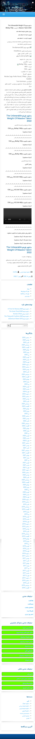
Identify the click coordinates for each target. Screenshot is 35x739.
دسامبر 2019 (25, 502)
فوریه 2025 (26, 362)
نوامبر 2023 (26, 399)
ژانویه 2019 (25, 524)
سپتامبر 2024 (25, 374)
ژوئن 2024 (26, 382)
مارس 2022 (26, 438)
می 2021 (26, 460)
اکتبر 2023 (26, 401)
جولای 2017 (26, 563)
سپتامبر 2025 (25, 345)
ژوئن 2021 (26, 458)
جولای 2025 (26, 350)
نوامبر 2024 (26, 369)
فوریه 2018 (26, 551)
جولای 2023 (26, 409)
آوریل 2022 (26, 436)
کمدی (27, 718)
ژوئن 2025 (26, 352)
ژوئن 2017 (26, 566)
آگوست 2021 (25, 453)
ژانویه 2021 (25, 470)
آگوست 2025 (25, 347)
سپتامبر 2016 (25, 585)
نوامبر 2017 (26, 558)
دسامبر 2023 (25, 396)
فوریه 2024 (26, 392)
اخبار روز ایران (29, 614)
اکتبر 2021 (26, 448)
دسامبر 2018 (25, 526)
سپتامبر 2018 (25, 534)
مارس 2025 (26, 360)
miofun (15, 272)
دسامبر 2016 (25, 580)
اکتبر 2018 (26, 531)
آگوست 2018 (25, 536)
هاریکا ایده (30, 611)
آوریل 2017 (26, 571)
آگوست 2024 (25, 377)
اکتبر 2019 (26, 504)
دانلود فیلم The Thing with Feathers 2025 (16, 316)
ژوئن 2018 (26, 541)
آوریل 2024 (26, 387)
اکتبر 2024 (26, 372)
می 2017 (26, 568)
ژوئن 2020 (26, 487)
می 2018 (26, 544)
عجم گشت (30, 604)
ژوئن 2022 (26, 431)
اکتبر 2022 (26, 421)
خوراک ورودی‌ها (25, 291)
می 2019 (26, 514)
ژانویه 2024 (25, 394)
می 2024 (26, 384)
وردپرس (27, 296)
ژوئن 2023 (26, 411)
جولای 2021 (26, 455)
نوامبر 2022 (26, 418)
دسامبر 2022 (25, 416)
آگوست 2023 (25, 406)
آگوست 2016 (25, 588)
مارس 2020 (26, 495)
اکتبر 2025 (26, 342)
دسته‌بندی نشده (24, 713)
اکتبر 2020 (26, 477)
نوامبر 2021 (26, 445)
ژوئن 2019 (26, 512)
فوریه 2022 (26, 441)
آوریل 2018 (26, 546)
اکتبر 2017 (26, 561)
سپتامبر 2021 (25, 450)
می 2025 (26, 355)
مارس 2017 (26, 573)
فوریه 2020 (26, 497)
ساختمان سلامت (29, 607)
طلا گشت (30, 601)
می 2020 (26, 490)
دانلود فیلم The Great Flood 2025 (19, 311)
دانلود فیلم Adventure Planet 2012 (18, 319)
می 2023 (26, 414)
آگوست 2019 (25, 509)
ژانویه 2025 (25, 365)
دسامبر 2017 (25, 556)
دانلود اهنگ (25, 703)
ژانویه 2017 (25, 578)
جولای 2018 (26, 539)
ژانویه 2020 (25, 499)
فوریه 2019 (26, 522)
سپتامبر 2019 (25, 507)
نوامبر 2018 (26, 529)
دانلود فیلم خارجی (25, 272)
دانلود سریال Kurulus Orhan (21, 314)
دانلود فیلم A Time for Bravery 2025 (18, 309)
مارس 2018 (26, 549)
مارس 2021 (26, 465)
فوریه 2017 (26, 576)
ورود (28, 289)
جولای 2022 (26, 428)
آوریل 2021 (26, 463)
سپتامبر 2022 (25, 423)
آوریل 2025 (26, 357)
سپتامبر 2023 (25, 404)
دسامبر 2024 (25, 367)
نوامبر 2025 (26, 340)
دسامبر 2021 (25, 443)
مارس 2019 (26, 519)
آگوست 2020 (25, 482)
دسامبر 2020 (25, 472)
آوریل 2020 (26, 492)
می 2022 (26, 433)
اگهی (28, 701)
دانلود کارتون (25, 711)
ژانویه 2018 (25, 553)
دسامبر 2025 (25, 338)
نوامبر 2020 (26, 475)
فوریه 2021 (26, 468)
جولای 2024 (26, 379)
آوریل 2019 (26, 517)
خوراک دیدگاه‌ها (25, 294)
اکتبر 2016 (26, 583)
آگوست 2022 (25, 426)
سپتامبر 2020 (25, 480)
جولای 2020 (26, 485)
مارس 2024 (26, 389)
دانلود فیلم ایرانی (24, 706)
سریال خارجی (25, 716)
